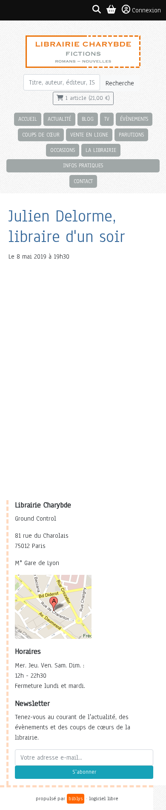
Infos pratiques (83, 165)
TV (106, 118)
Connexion (146, 10)
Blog (88, 118)
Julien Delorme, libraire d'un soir (67, 226)
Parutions (131, 134)
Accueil (27, 118)
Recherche (120, 83)
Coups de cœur (41, 134)
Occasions (62, 150)
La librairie (101, 150)
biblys (76, 798)
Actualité (59, 118)
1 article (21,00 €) (86, 98)
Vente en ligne (89, 134)
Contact (83, 181)
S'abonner (84, 772)
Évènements (134, 118)
